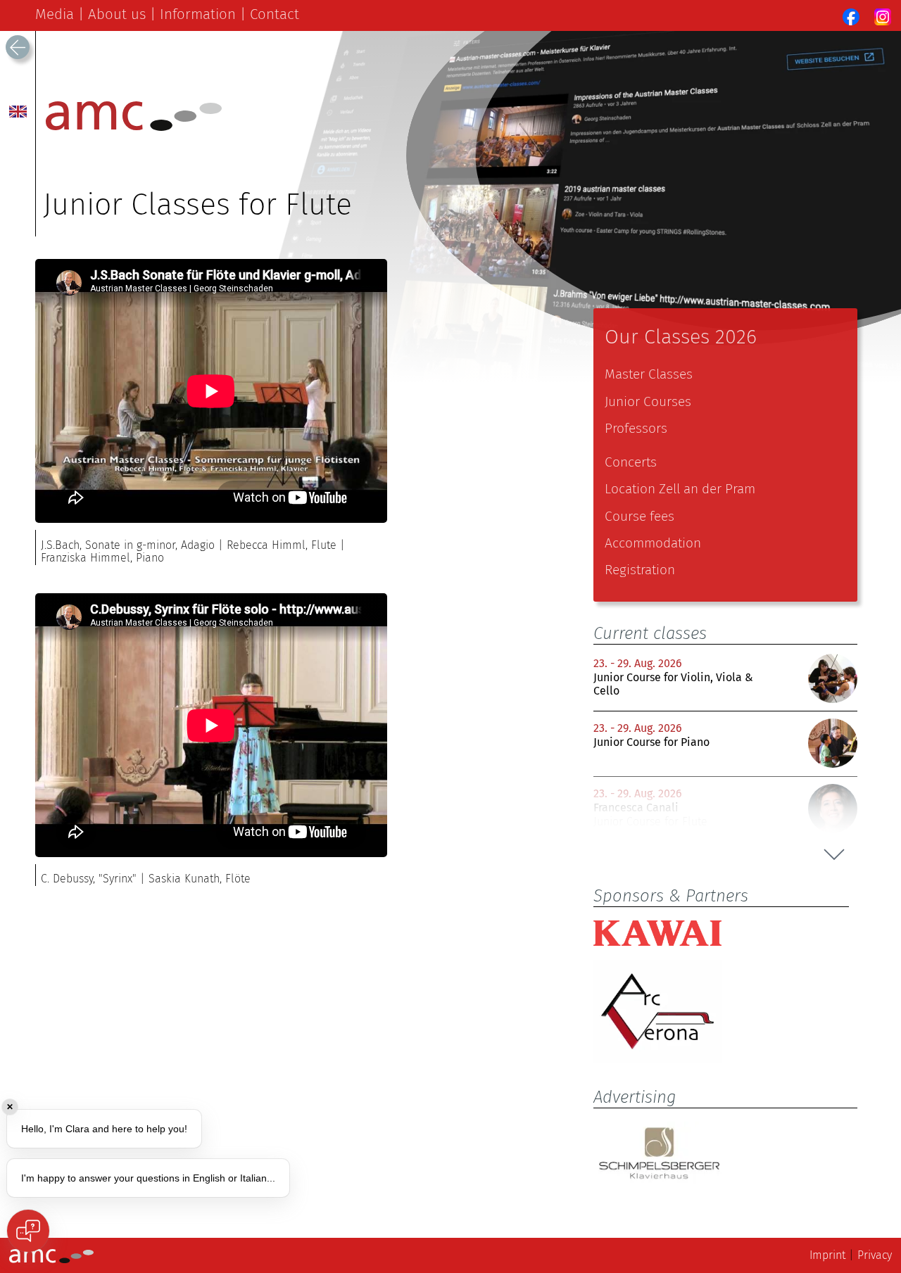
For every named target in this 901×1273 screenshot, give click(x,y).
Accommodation (653, 543)
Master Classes (649, 374)
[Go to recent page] (18, 47)
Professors (636, 428)
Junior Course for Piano (651, 742)
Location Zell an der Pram (680, 489)
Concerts (631, 462)
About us (117, 14)
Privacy (874, 1255)
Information (198, 14)
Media (54, 14)
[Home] (134, 127)
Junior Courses (648, 401)
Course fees (639, 516)
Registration (640, 570)
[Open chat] (28, 1231)
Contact (274, 14)
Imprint (827, 1255)
